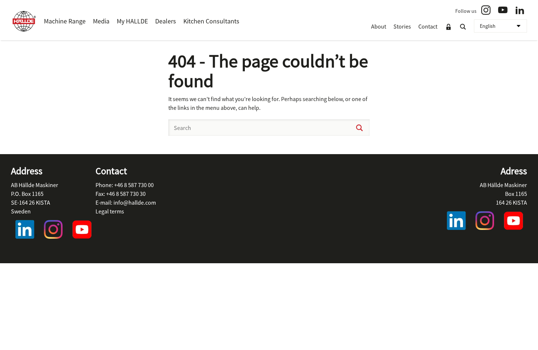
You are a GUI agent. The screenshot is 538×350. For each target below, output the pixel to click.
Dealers (165, 21)
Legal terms (110, 211)
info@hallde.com (134, 202)
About (378, 26)
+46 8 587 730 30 (126, 193)
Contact (427, 26)
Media (101, 21)
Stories (402, 26)
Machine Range (65, 21)
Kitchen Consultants (211, 21)
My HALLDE (132, 21)
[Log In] (448, 27)
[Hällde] (24, 21)
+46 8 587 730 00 (134, 185)
